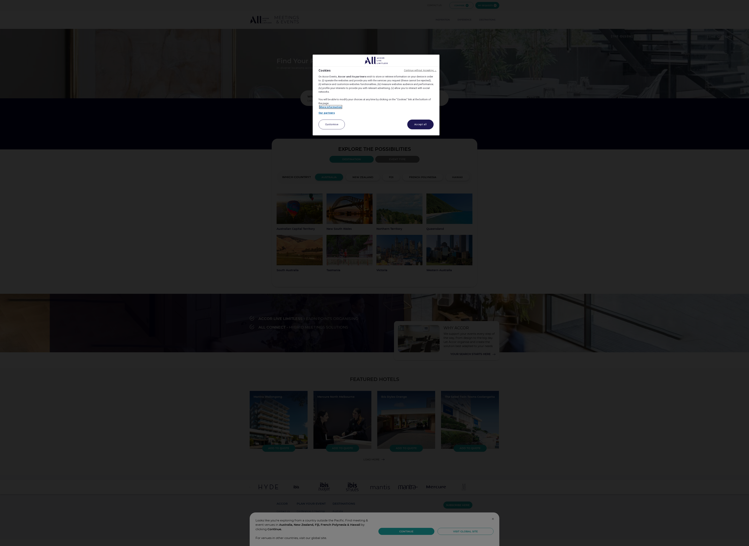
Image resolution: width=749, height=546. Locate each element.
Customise (331, 124)
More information (330, 107)
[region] (376, 95)
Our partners (327, 112)
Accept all (420, 124)
